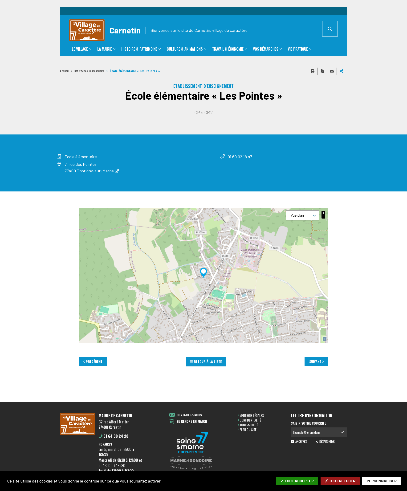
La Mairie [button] (104, 49)
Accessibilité (249, 424)
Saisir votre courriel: (309, 423)
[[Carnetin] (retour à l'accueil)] (77, 433)
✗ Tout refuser (340, 481)
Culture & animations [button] (185, 49)
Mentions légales (252, 415)
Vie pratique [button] (298, 49)
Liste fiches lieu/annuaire (89, 70)
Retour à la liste (208, 361)
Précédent (94, 361)
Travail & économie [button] (228, 49)
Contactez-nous (189, 415)
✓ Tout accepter (297, 481)
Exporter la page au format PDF (322, 71)
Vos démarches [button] (265, 49)
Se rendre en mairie (192, 421)
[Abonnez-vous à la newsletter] (342, 432)
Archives (301, 441)
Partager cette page (341, 71)
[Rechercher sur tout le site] (330, 29)
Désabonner (326, 441)
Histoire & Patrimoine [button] (139, 49)
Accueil (64, 70)
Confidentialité (250, 420)
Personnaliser (382, 481)
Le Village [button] (80, 49)
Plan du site (248, 429)
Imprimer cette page (312, 71)
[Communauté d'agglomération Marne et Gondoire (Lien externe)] (192, 463)
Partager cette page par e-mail (332, 71)
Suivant (315, 361)
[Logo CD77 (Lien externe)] (192, 443)
